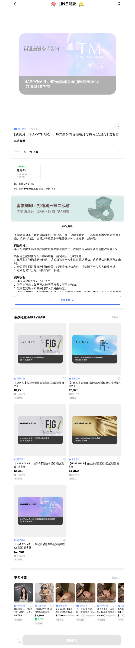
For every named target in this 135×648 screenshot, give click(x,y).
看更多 (115, 317)
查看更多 (65, 299)
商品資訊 (67, 226)
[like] (64, 379)
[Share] (118, 127)
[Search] (119, 3)
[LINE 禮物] (67, 4)
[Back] (15, 3)
